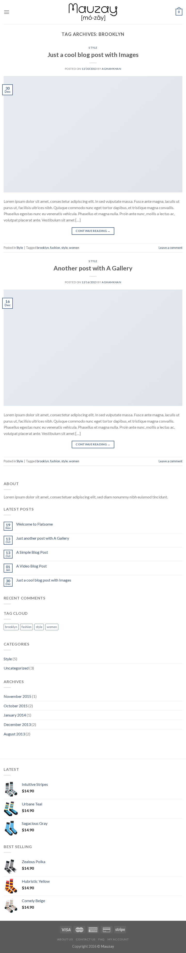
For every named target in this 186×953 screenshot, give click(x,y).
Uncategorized (16, 668)
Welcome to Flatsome (34, 524)
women (74, 248)
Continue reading (93, 231)
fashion (55, 248)
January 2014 (15, 715)
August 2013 (14, 734)
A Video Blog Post (31, 566)
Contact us (85, 939)
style (64, 248)
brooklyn (43, 248)
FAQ (101, 939)
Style (93, 47)
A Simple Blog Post (32, 552)
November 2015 (17, 696)
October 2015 (16, 705)
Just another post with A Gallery (42, 538)
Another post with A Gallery (93, 268)
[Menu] (6, 12)
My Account (118, 939)
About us (65, 939)
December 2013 (17, 724)
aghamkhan (111, 68)
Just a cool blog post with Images (93, 54)
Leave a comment (170, 248)
